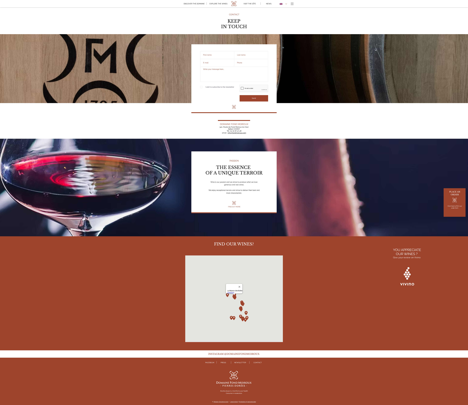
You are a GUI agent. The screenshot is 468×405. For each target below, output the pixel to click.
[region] (455, 202)
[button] (292, 3)
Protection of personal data (247, 402)
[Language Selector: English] (283, 4)
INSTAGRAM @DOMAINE (223, 354)
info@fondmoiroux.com (237, 133)
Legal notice (234, 402)
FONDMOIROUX (249, 354)
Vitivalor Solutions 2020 (221, 402)
